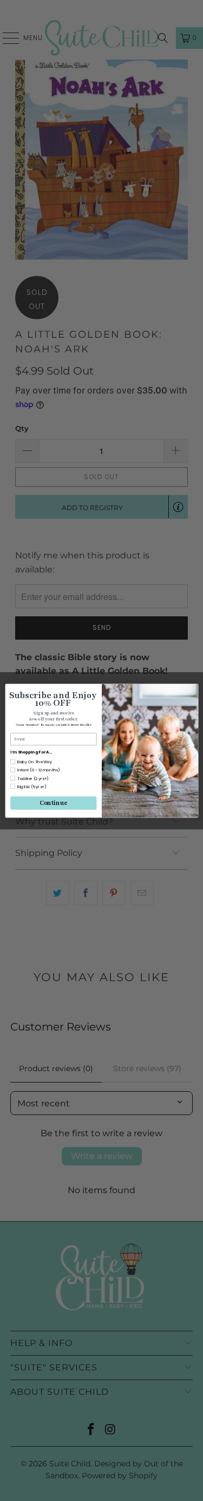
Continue (53, 802)
